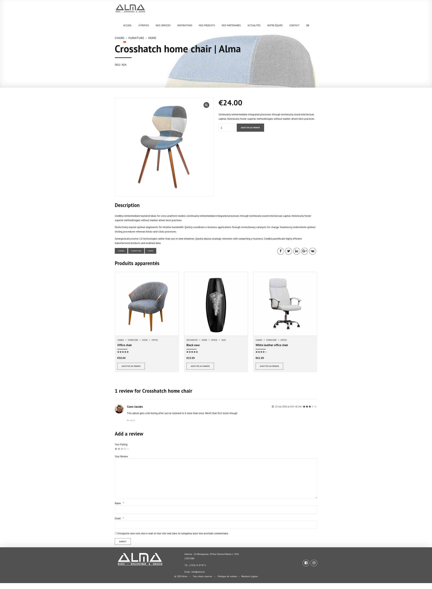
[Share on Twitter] (288, 251)
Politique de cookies (227, 576)
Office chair (124, 345)
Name (119, 503)
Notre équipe (275, 25)
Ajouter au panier (250, 127)
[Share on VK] (312, 251)
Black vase (193, 345)
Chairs (121, 251)
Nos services (163, 25)
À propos (144, 25)
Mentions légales (249, 576)
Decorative (192, 340)
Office (155, 340)
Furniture (136, 251)
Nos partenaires (231, 25)
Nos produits (207, 25)
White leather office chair (272, 345)
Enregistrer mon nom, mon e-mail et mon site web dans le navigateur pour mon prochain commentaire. (173, 533)
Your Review (121, 456)
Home (150, 251)
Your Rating (121, 444)
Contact (294, 25)
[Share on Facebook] (280, 251)
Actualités (254, 25)
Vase (223, 340)
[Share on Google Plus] (304, 251)
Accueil (127, 25)
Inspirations (184, 25)
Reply (132, 420)
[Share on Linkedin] (296, 251)
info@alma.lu (198, 571)
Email (119, 518)
